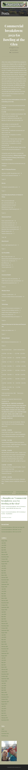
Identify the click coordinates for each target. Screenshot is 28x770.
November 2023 (5, 602)
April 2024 (3, 596)
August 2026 (4, 540)
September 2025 (5, 561)
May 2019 (3, 711)
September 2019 (5, 701)
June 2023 (3, 614)
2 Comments (14, 52)
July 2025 (3, 566)
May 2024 (3, 593)
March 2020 (4, 692)
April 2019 (3, 713)
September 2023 (5, 607)
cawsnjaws (14, 50)
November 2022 (5, 625)
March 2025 (4, 575)
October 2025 (4, 559)
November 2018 (5, 720)
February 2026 (4, 554)
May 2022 (3, 639)
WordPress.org (4, 735)
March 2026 (4, 552)
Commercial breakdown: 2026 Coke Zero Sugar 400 (12, 527)
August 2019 (4, 704)
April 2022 (3, 642)
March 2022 (4, 644)
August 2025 (4, 563)
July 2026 (3, 543)
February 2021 (4, 669)
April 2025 (3, 573)
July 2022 (3, 635)
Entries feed (4, 731)
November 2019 (5, 697)
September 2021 (5, 653)
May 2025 (3, 570)
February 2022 (4, 646)
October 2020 (4, 676)
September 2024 (5, 584)
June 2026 (3, 545)
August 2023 (4, 609)
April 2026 (3, 550)
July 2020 (3, 683)
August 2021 (4, 655)
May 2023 (3, 616)
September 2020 (5, 678)
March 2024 (4, 598)
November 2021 (5, 648)
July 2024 (3, 589)
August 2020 (4, 681)
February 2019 (4, 717)
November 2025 (5, 556)
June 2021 (3, 660)
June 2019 (3, 708)
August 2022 (4, 632)
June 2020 (3, 685)
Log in (2, 729)
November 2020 (5, 674)
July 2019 (3, 706)
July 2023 (3, 612)
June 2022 (3, 637)
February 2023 (4, 623)
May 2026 (3, 547)
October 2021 (4, 651)
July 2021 (3, 658)
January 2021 (4, 671)
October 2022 (4, 628)
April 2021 (3, 664)
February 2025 (4, 577)
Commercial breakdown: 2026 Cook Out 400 (11, 531)
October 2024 (4, 582)
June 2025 (3, 568)
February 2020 (4, 694)
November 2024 (5, 579)
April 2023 (3, 619)
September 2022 (5, 630)
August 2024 (4, 586)
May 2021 (3, 662)
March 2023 (4, 621)
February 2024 (4, 600)
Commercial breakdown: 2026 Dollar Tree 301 (11, 529)
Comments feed (5, 733)
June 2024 (3, 591)
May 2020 (3, 688)
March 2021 (4, 667)
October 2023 (4, 605)
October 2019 (4, 699)
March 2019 (4, 715)
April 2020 (3, 690)
